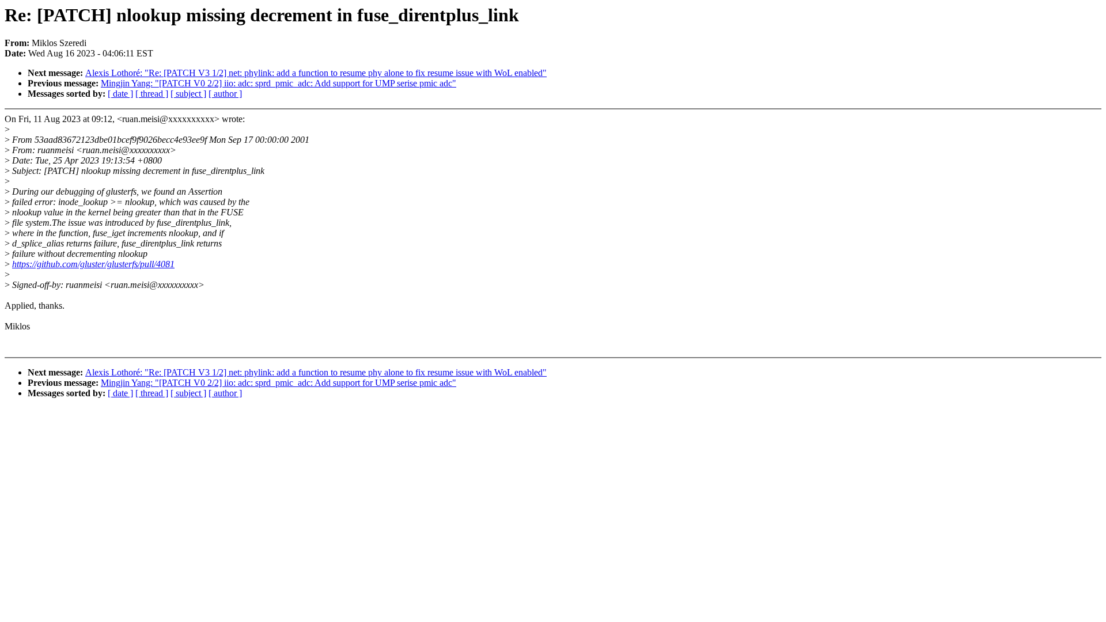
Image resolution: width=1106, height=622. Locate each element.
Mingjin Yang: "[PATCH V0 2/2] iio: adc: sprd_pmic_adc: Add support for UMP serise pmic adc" (278, 83)
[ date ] (120, 93)
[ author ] (225, 93)
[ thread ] (151, 93)
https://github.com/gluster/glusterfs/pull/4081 (93, 264)
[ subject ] (188, 93)
